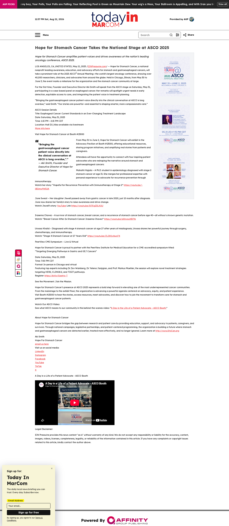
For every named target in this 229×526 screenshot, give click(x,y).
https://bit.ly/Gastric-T (56, 275)
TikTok (38, 366)
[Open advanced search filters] (177, 35)
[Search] (171, 35)
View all (222, 4)
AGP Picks (9, 4)
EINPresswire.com (97, 66)
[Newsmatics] (18, 273)
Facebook (40, 359)
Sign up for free (28, 512)
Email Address (15, 500)
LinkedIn (39, 351)
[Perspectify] (18, 259)
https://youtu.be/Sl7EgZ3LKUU (87, 205)
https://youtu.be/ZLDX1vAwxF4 (103, 236)
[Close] (51, 468)
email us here (42, 344)
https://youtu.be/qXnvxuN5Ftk (120, 219)
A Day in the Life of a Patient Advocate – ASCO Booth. (138, 308)
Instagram (40, 355)
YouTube (61, 205)
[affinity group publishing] (18, 266)
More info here (42, 128)
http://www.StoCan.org (167, 330)
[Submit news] (18, 253)
